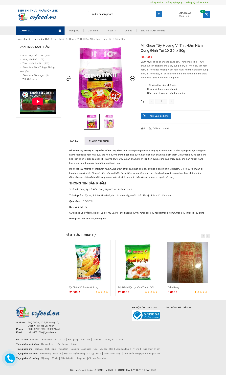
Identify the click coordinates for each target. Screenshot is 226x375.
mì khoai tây (153, 73)
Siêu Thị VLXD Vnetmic (153, 30)
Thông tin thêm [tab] (99, 141)
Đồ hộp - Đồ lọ (94, 353)
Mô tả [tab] (74, 141)
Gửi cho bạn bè (160, 128)
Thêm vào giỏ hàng (158, 115)
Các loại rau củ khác (113, 339)
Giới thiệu (93, 30)
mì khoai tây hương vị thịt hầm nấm (165, 69)
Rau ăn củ (47, 339)
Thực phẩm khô (40, 39)
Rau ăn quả (59, 339)
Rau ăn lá (34, 339)
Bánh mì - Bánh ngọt (33, 75)
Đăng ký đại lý (174, 2)
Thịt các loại (47, 344)
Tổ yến (55, 358)
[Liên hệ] (9, 357)
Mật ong (45, 358)
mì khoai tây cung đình (172, 65)
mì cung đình (190, 73)
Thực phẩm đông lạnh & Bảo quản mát (141, 353)
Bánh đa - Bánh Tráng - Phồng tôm (51, 349)
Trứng (73, 344)
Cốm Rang (173, 287)
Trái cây (97, 339)
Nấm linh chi (67, 358)
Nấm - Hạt (85, 339)
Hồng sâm (81, 358)
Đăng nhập (157, 2)
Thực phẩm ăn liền (32, 63)
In (144, 128)
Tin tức (109, 30)
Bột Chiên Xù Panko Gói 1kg (83, 287)
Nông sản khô (30, 59)
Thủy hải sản (61, 344)
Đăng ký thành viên (197, 2)
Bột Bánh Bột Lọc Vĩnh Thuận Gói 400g (138, 287)
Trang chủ (74, 30)
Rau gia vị (73, 339)
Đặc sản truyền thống (74, 353)
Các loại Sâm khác (97, 358)
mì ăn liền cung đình (171, 73)
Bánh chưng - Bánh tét (50, 353)
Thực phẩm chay (112, 353)
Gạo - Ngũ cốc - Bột (33, 55)
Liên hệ (128, 30)
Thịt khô (27, 79)
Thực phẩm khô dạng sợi (166, 61)
